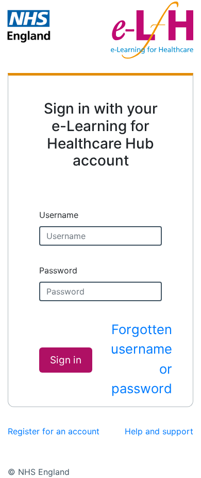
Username (58, 215)
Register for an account (53, 431)
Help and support (159, 431)
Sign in (65, 360)
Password (58, 270)
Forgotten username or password (141, 358)
